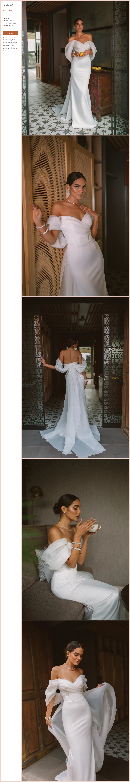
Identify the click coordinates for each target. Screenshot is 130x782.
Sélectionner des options (11, 33)
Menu (4, 10)
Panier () (10, 10)
